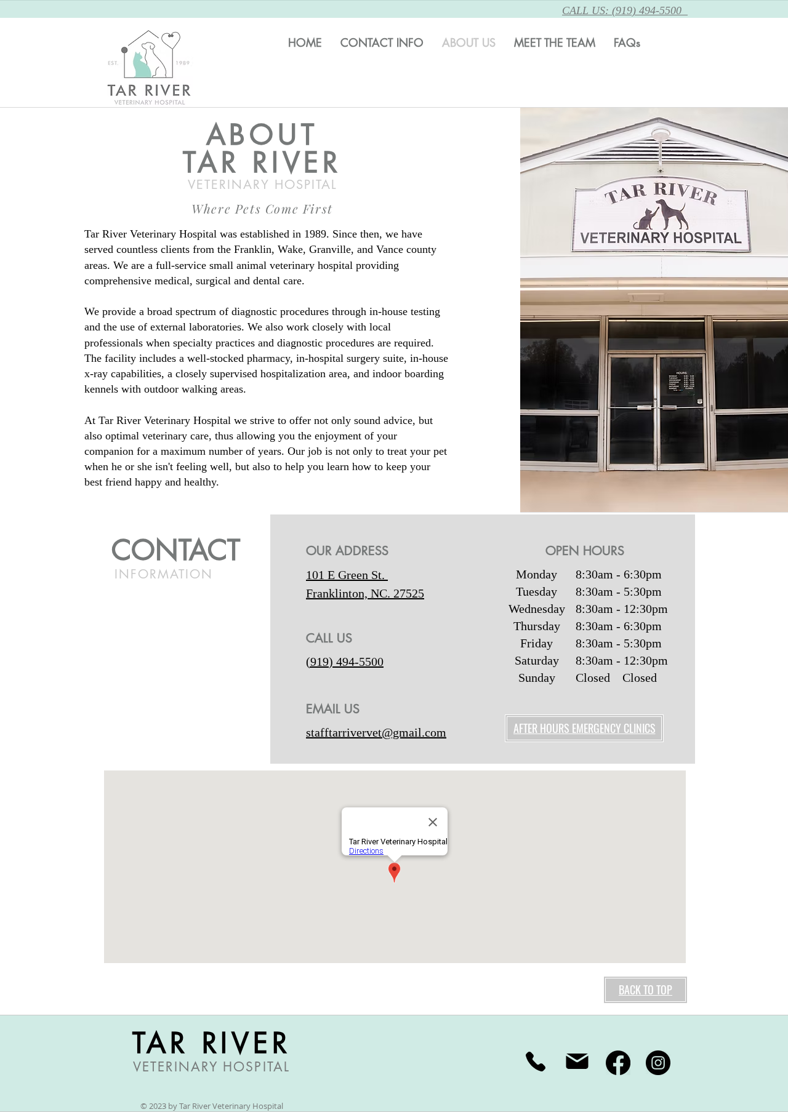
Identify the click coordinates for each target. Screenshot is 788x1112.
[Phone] (535, 1061)
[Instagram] (658, 1062)
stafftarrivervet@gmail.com (376, 732)
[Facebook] (618, 1062)
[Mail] (576, 1061)
